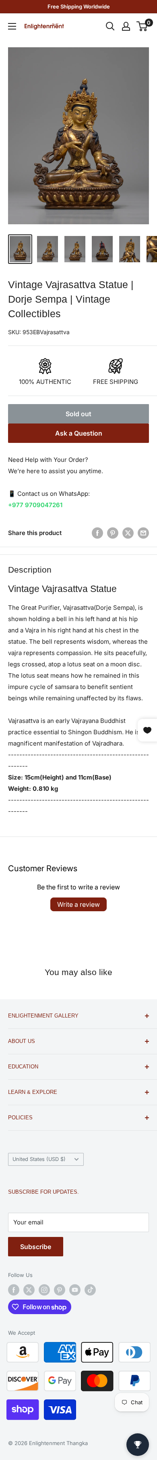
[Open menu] (12, 26)
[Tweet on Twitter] (128, 533)
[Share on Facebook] (97, 533)
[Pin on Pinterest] (112, 533)
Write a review (78, 904)
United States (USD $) (39, 1159)
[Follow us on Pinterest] (59, 1290)
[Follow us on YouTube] (75, 1290)
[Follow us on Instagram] (44, 1290)
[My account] (126, 26)
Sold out (78, 414)
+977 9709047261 (35, 505)
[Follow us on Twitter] (29, 1290)
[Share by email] (143, 533)
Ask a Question (78, 433)
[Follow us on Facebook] (13, 1290)
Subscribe (35, 1247)
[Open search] (110, 26)
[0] (142, 26)
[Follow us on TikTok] (90, 1290)
